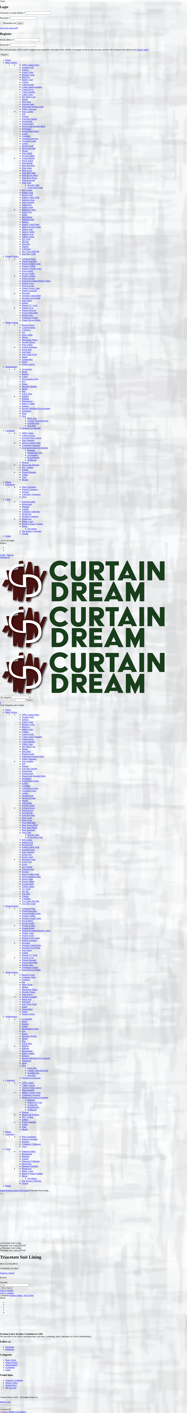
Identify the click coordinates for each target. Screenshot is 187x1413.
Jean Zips (31, 426)
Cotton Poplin (28, 84)
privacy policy (143, 50)
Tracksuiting (27, 359)
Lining (25, 143)
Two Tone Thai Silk (30, 251)
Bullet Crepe (27, 80)
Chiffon (25, 82)
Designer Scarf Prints (31, 298)
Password (5, 18)
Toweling (26, 244)
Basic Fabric (10, 1360)
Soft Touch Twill (29, 354)
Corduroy (26, 330)
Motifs (25, 389)
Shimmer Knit (28, 219)
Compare (4, 1412)
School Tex (27, 205)
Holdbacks (32, 460)
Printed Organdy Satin (31, 268)
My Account (10, 1388)
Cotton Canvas (28, 435)
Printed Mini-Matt (29, 313)
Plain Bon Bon (28, 165)
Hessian (25, 462)
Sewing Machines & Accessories (36, 408)
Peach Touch (27, 160)
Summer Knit (28, 234)
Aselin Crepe (27, 72)
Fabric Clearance (29, 109)
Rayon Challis (28, 273)
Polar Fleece (27, 345)
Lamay (25, 134)
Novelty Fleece (28, 342)
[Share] (6, 1405)
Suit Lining (27, 300)
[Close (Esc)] (9, 1405)
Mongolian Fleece (30, 340)
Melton (25, 337)
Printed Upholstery (30, 489)
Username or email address (12, 13)
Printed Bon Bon (29, 261)
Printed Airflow (28, 276)
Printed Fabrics (12, 1190)
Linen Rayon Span (30, 138)
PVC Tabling (27, 467)
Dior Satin (26, 102)
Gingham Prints (28, 259)
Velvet (24, 362)
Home (2, 1190)
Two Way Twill (28, 254)
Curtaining (10, 1367)
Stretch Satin (27, 229)
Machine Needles (29, 386)
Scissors (25, 406)
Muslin (25, 151)
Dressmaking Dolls (30, 379)
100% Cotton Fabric (30, 65)
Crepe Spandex (28, 92)
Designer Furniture (30, 516)
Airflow (25, 70)
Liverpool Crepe (29, 141)
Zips (24, 416)
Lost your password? (9, 28)
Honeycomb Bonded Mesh (33, 126)
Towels (25, 533)
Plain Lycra (27, 170)
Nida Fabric (27, 153)
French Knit (27, 121)
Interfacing (26, 129)
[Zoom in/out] (1, 1405)
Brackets (31, 450)
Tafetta (25, 475)
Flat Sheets (32, 529)
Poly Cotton (27, 190)
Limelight (26, 136)
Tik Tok (25, 241)
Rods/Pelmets (33, 457)
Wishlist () (5, 557)
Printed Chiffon (28, 266)
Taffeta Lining (28, 237)
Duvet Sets (26, 514)
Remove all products (17, 1412)
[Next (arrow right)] (4, 1407)
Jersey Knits (27, 335)
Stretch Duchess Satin (31, 227)
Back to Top (5, 1402)
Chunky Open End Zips (37, 421)
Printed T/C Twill (29, 305)
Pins (24, 391)
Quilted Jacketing (29, 347)
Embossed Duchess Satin (33, 107)
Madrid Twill (27, 146)
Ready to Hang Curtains (32, 524)
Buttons (25, 374)
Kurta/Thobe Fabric (30, 131)
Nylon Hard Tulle (35, 187)
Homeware (26, 519)
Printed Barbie (28, 278)
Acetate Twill (28, 67)
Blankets (25, 506)
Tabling (25, 470)
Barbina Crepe (28, 75)
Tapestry (25, 492)
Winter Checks (28, 364)
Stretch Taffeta (28, 232)
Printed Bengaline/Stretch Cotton (36, 281)
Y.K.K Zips (27, 394)
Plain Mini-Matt (29, 173)
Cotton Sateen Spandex (32, 87)
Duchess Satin (28, 104)
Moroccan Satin (29, 148)
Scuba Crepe (27, 207)
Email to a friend (7, 1273)
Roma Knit (26, 349)
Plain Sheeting (28, 440)
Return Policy (11, 1385)
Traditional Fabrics (30, 318)
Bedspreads (27, 504)
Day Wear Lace (28, 97)
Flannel (25, 116)
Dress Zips (32, 418)
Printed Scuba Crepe (31, 288)
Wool (24, 413)
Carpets (25, 509)
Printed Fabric (11, 1362)
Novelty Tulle (33, 185)
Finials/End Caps (34, 453)
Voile (24, 477)
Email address (7, 40)
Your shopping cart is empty (12, 705)
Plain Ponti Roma (29, 178)
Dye (24, 381)
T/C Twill (26, 239)
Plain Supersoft (28, 180)
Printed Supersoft (29, 291)
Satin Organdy (28, 202)
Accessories (27, 369)
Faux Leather (27, 111)
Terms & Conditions (14, 1380)
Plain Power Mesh (30, 175)
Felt (23, 114)
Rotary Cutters (28, 403)
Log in (20, 23)
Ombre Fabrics (28, 158)
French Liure (27, 124)
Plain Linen (27, 168)
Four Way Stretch (29, 119)
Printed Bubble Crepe (31, 264)
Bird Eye (26, 77)
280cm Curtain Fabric (31, 443)
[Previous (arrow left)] (1, 1407)
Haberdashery (11, 1365)
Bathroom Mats (28, 502)
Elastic (25, 384)
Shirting (25, 222)
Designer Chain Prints (31, 295)
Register (4, 55)
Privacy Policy (11, 1383)
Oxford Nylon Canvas (31, 438)
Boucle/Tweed (28, 325)
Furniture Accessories (31, 428)
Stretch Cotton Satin (30, 224)
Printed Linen (28, 283)
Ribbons (25, 399)
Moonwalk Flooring (30, 465)
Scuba (24, 214)
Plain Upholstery (29, 487)
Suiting (25, 303)
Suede (24, 357)
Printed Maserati (29, 310)
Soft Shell (26, 352)
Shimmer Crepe (28, 210)
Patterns (25, 396)
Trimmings (26, 411)
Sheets (25, 526)
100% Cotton (27, 433)
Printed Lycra (28, 308)
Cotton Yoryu (28, 89)
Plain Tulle (26, 183)
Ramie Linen (27, 192)
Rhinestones (27, 401)
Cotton (25, 376)
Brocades (26, 293)
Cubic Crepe (27, 94)
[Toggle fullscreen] (4, 1405)
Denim (25, 99)
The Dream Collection (31, 531)
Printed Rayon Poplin (31, 320)
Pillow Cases (27, 521)
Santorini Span (28, 200)
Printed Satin (27, 315)
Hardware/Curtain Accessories (35, 448)
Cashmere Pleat (28, 327)
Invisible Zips (33, 423)
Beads (24, 372)
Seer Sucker (27, 217)
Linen (8, 1370)
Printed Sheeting (29, 472)
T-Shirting (26, 249)
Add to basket (6, 1288)
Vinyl (24, 497)
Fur (23, 332)
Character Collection (31, 511)
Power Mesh (27, 271)
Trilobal (25, 246)
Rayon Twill (27, 195)
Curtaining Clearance (31, 445)
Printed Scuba (28, 286)
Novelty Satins (28, 156)
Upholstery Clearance (31, 494)
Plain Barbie (27, 163)
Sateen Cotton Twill (30, 197)
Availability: (5, 1268)
